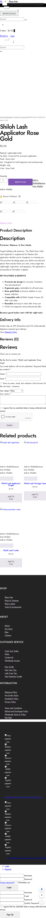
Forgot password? (7, 882)
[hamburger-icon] (6, 7)
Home (2, 117)
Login (7, 866)
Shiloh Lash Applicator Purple (11, 484)
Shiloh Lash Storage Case (35, 483)
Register (8, 869)
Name (3, 374)
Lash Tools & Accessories (19, 117)
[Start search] (26, 19)
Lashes (6, 117)
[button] (39, 183)
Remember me (24, 882)
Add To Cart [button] (11, 497)
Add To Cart (20, 182)
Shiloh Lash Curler (11, 550)
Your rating (5, 390)
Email (3, 378)
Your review (5, 394)
